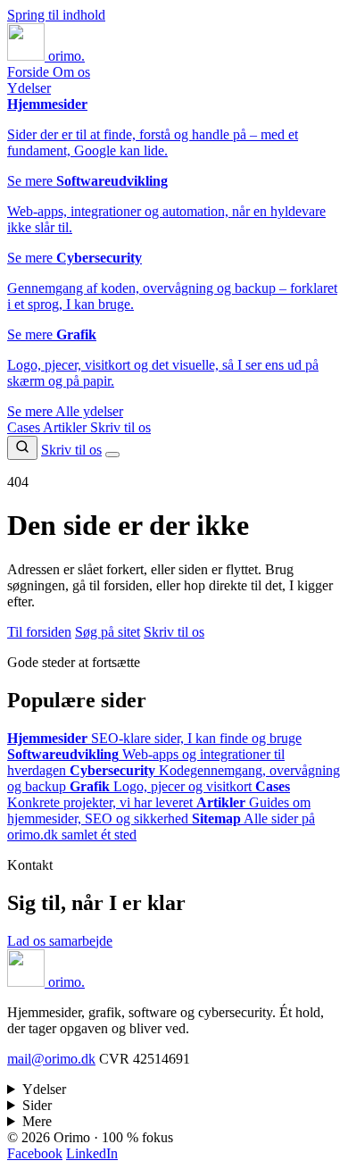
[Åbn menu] (112, 454)
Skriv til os (120, 427)
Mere (37, 1121)
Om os (71, 71)
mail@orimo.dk (51, 1058)
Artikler (66, 427)
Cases (25, 427)
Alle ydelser (89, 411)
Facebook (34, 1153)
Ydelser (29, 88)
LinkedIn (92, 1153)
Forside (30, 71)
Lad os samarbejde (59, 940)
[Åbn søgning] (22, 448)
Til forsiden (39, 631)
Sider (37, 1105)
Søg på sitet (107, 631)
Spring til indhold (56, 14)
